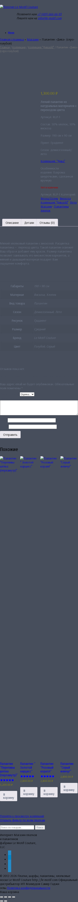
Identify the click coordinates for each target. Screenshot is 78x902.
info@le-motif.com (50, 18)
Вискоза (65, 198)
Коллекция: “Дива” (53, 161)
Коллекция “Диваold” (41, 47)
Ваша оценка (10, 394)
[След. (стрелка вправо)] (5, 901)
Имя (4, 420)
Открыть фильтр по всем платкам (22, 820)
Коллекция (19, 47)
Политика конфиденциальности (28, 888)
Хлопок (45, 210)
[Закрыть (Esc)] (13, 897)
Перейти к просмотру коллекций (22, 816)
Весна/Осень (49, 198)
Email (4, 427)
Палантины (61, 206)
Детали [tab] (29, 223)
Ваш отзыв (8, 398)
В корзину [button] (8, 796)
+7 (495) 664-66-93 (49, 14)
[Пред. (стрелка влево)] (1, 901)
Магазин (33, 39)
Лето (73, 202)
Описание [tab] (12, 223)
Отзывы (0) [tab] (47, 223)
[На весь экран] (5, 897)
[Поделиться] (9, 897)
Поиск (40, 827)
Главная (5, 47)
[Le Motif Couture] (19, 7)
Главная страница (12, 39)
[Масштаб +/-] (1, 897)
